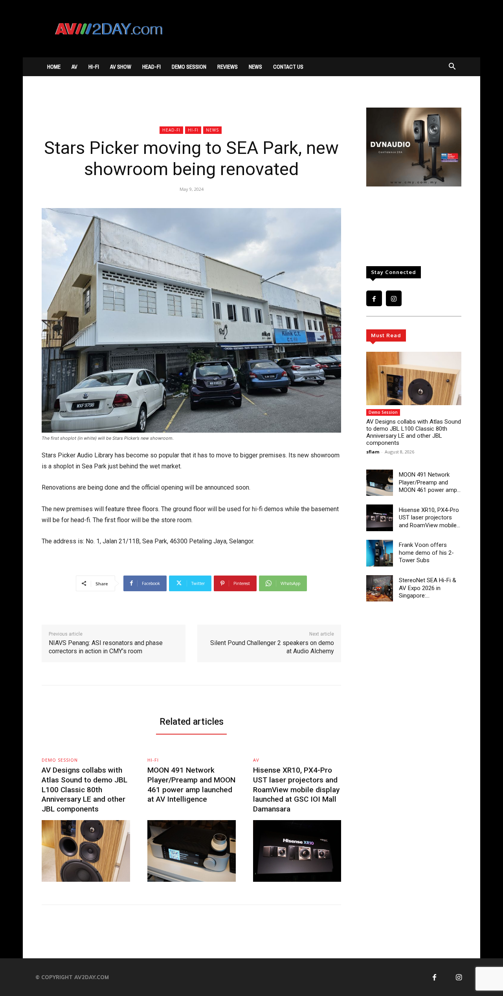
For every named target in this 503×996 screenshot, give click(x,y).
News (255, 66)
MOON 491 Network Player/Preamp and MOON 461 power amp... (430, 482)
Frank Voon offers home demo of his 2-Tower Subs (426, 552)
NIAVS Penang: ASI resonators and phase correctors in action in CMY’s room (106, 647)
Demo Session (189, 66)
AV (74, 66)
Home (54, 66)
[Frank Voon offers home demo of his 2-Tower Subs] (379, 553)
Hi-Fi (93, 66)
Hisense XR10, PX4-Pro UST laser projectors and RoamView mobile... (429, 517)
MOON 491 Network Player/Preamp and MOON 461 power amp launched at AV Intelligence (191, 785)
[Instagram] (394, 298)
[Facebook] (374, 298)
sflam (372, 452)
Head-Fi (151, 66)
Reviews (227, 66)
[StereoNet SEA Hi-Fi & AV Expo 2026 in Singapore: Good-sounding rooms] (379, 588)
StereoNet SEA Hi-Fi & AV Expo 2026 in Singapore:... (427, 588)
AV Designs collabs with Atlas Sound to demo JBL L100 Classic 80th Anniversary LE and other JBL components (413, 432)
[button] (451, 67)
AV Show (120, 66)
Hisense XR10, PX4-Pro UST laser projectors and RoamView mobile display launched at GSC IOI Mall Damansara (296, 789)
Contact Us (288, 66)
